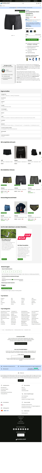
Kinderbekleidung (24, 311)
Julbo (32, 298)
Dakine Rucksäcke (24, 325)
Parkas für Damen (4, 312)
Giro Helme (34, 312)
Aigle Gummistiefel (24, 314)
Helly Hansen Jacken (25, 318)
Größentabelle (38, 34)
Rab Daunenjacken (35, 314)
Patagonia (2, 298)
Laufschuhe (13, 318)
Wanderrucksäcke (14, 312)
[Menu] (1, 6)
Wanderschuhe (13, 315)
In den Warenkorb (32, 39)
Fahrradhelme (13, 322)
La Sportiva (3, 302)
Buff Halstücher (34, 321)
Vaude (22, 302)
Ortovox (27, 10)
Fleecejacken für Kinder (25, 312)
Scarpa (22, 301)
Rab (1, 301)
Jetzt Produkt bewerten (29, 15)
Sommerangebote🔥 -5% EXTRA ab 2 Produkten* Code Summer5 (20, 7)
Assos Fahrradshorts (35, 311)
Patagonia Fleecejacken (25, 315)
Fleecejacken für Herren (5, 318)
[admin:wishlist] (39, 40)
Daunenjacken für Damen (5, 311)
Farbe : (29, 28)
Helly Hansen (13, 302)
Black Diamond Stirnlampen (24, 322)
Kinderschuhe (13, 321)
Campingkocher (14, 311)
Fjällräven (23, 298)
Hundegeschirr (34, 315)
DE (22, 3)
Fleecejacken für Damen (5, 314)
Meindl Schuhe (23, 323)
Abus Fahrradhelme (35, 322)
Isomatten (2, 321)
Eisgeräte (12, 314)
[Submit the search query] (40, 6)
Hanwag (33, 301)
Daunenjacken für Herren (5, 315)
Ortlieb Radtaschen (35, 318)
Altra (12, 298)
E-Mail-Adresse (21, 354)
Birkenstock (34, 302)
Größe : (27, 34)
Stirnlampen (3, 322)
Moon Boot (13, 301)
